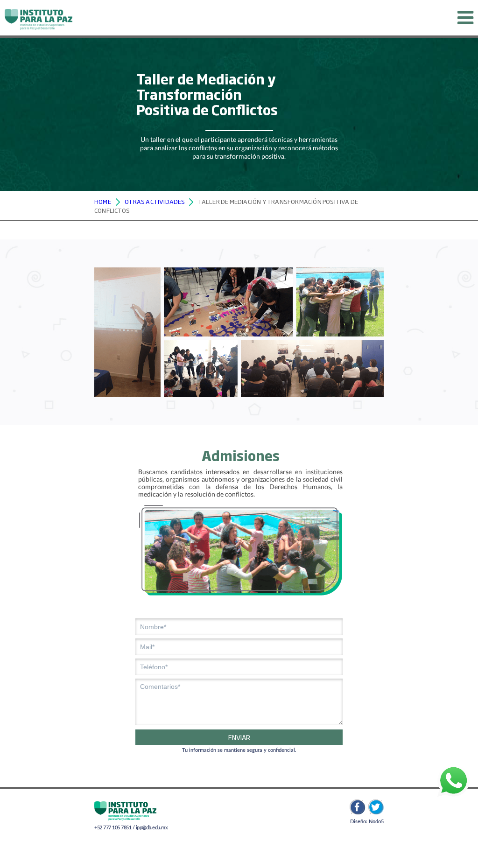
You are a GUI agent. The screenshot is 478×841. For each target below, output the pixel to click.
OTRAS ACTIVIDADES (155, 201)
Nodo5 (376, 821)
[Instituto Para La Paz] (38, 17)
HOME (102, 201)
